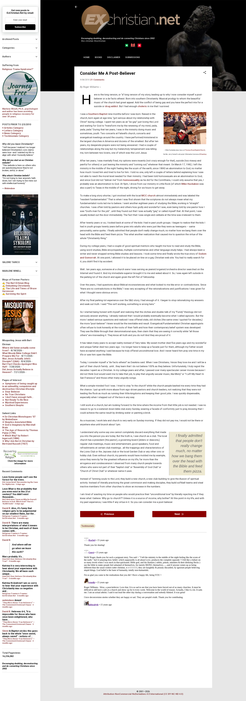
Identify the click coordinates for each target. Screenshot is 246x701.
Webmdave (9, 188)
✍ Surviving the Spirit (14, 294)
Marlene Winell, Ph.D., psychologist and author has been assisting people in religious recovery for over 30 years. (20, 113)
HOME (86, 57)
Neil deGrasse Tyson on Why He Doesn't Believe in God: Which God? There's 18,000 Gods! (19, 501)
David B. (6, 508)
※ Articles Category (12, 128)
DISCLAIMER (113, 57)
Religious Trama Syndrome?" (17, 69)
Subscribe (20, 27)
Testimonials (87, 526)
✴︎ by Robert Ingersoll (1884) (15, 437)
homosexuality (131, 180)
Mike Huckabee (190, 183)
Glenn (5, 631)
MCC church (148, 195)
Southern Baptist (97, 114)
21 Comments (97, 79)
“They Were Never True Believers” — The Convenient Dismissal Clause (18, 604)
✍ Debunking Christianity (16, 285)
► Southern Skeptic (13, 405)
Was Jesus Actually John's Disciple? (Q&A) (16, 360)
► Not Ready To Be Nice (15, 399)
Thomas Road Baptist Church (195, 150)
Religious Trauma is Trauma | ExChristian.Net (14, 517)
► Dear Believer (11, 391)
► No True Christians (13, 394)
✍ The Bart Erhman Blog (15, 283)
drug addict (111, 106)
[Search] (210, 7)
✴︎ (17, 422)
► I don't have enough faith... (17, 397)
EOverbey (203, 154)
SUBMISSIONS (132, 57)
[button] (204, 73)
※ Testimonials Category (15, 136)
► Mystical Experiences (15, 402)
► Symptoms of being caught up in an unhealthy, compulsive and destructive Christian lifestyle (19, 386)
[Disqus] (143, 571)
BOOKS (98, 57)
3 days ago (20, 484)
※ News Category (11, 133)
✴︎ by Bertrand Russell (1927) (18, 442)
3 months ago (22, 518)
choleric (142, 106)
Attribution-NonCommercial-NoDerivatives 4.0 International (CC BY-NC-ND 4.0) (143, 694)
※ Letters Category (12, 130)
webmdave (8, 600)
